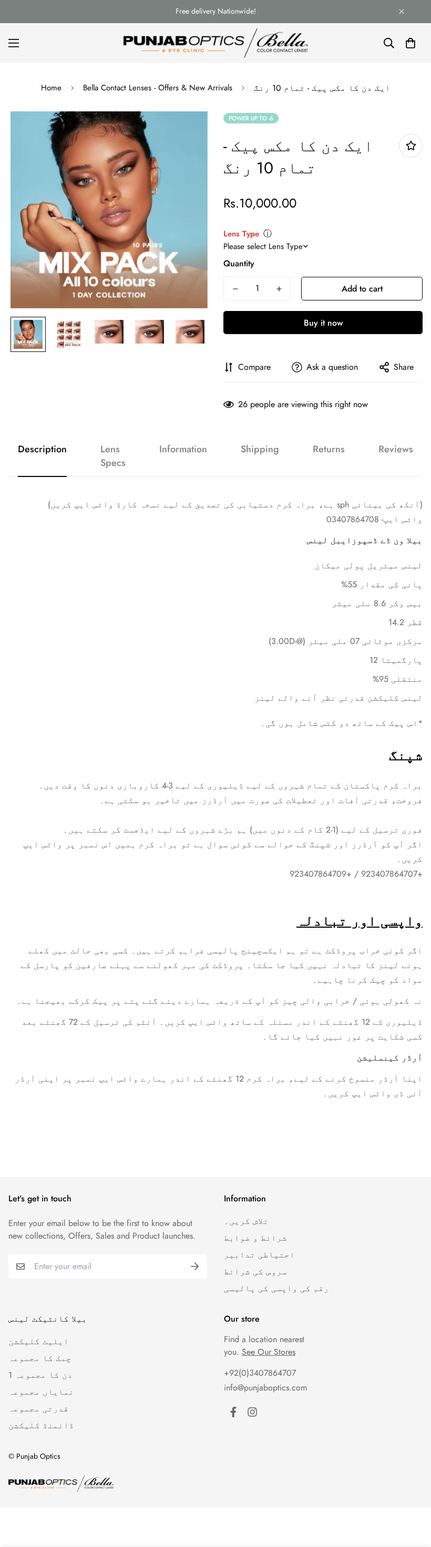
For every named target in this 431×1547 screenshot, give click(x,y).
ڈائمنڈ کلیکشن (41, 1425)
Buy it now (323, 323)
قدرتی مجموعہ (38, 1409)
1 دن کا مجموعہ (40, 1375)
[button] (410, 43)
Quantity (238, 263)
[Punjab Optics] (215, 43)
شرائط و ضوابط (255, 1238)
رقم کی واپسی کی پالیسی (276, 1288)
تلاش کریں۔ (246, 1221)
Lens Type (241, 234)
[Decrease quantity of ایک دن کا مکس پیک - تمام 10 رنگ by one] (235, 289)
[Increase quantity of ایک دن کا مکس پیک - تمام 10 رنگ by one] (279, 289)
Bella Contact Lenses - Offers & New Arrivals (157, 88)
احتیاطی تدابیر (259, 1255)
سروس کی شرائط (255, 1271)
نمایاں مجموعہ (41, 1392)
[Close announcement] (401, 11)
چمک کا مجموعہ (39, 1358)
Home (51, 88)
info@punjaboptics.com (265, 1388)
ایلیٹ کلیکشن (38, 1341)
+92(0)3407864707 (260, 1373)
